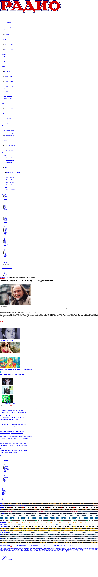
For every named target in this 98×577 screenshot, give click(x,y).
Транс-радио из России (8, 76)
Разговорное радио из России (29, 545)
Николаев (5, 238)
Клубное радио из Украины (9, 44)
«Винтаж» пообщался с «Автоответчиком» (9, 355)
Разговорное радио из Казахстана (10, 147)
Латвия (5, 203)
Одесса (5, 239)
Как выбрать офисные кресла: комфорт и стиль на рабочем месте (12, 448)
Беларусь (5, 197)
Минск (5, 233)
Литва (5, 204)
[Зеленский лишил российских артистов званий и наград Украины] (7, 393)
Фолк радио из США (9, 162)
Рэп (2, 125)
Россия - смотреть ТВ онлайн (62, 550)
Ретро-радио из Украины (8, 108)
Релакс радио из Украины (8, 118)
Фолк (5, 155)
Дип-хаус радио (23, 548)
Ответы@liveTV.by (94, 548)
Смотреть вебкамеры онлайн (39, 552)
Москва (5, 467)
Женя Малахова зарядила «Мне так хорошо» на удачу (12, 374)
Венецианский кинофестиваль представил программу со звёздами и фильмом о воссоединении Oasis (18, 408)
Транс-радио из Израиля (8, 83)
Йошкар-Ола (6, 463)
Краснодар (5, 229)
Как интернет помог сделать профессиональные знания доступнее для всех (13, 429)
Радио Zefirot (3, 522)
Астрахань (6, 460)
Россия (5, 195)
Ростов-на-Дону (6, 244)
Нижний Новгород (7, 468)
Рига (5, 243)
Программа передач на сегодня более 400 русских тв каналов (23, 549)
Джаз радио (18, 548)
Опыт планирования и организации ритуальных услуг (12, 536)
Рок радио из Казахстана (8, 29)
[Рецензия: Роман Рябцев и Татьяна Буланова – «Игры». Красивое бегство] (10, 367)
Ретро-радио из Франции (8, 110)
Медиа (45, 548)
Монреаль (5, 234)
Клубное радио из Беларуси (9, 46)
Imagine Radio (3, 503)
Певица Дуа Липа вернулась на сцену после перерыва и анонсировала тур (13, 443)
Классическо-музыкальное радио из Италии (13, 172)
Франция (5, 208)
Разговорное (4, 140)
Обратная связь (4, 262)
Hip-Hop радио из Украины (9, 130)
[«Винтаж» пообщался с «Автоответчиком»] (10, 353)
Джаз (5, 174)
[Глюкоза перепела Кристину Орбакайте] (7, 402)
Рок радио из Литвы (7, 32)
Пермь (5, 242)
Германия (5, 198)
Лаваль (5, 230)
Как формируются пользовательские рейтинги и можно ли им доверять (12, 441)
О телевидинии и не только (7, 549)
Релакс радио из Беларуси (8, 120)
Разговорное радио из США (9, 150)
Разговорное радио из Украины (9, 145)
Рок (2, 19)
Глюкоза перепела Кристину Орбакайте (9, 403)
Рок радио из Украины (8, 24)
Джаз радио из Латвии (10, 182)
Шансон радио (28, 553)
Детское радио (13, 548)
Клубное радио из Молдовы (9, 49)
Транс (3, 73)
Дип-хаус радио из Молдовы (9, 64)
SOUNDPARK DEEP (4, 540)
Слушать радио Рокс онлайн (5, 455)
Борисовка (5, 218)
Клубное (15, 545)
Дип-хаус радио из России (8, 56)
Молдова (5, 205)
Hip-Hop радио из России (8, 128)
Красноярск (6, 466)
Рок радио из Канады (7, 34)
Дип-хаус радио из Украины (9, 59)
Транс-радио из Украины (8, 78)
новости (6, 407)
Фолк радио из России (10, 157)
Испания (3, 489)
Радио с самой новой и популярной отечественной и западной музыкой (69, 549)
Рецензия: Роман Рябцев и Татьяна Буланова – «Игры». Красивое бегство (16, 369)
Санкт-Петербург (7, 473)
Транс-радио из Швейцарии (9, 91)
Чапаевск (5, 254)
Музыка (5, 260)
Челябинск (5, 255)
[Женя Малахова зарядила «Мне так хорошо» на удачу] (1, 372)
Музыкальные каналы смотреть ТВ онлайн (58, 548)
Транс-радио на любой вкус (68, 552)
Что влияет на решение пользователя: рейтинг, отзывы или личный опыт (13, 440)
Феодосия (5, 252)
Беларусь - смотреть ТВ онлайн (5, 548)
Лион (5, 231)
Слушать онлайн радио (73, 550)
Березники (5, 216)
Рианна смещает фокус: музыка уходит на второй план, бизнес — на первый (14, 445)
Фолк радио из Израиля (10, 160)
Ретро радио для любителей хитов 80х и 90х (29, 550)
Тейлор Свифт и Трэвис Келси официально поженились (10, 415)
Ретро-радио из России (48, 545)
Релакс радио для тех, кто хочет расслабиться (13, 550)
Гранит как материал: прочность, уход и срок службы (9, 422)
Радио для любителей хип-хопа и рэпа (40, 549)
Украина (5, 196)
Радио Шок (2, 507)
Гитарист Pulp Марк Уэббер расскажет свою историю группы (13, 385)
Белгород (5, 215)
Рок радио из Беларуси (8, 27)
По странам (4, 194)
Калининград (6, 225)
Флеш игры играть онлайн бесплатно (16, 553)
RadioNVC (2, 524)
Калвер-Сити (6, 226)
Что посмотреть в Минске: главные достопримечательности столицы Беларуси (14, 438)
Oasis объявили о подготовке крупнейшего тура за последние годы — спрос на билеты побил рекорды (19, 434)
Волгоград (5, 221)
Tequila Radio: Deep (4, 513)
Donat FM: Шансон (4, 515)
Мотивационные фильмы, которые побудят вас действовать (13, 511)
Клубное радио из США (8, 51)
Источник (1, 321)
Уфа (4, 251)
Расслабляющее (35, 545)
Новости (3, 257)
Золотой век (2, 542)
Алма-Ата (5, 211)
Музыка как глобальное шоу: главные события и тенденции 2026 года (13, 412)
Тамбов (5, 475)
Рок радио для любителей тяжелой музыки (46, 550)
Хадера (5, 253)
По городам (4, 210)
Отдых (1, 549)
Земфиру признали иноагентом (7, 340)
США (5, 207)
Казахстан (4, 491)
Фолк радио (24, 553)
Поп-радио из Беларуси (8, 98)
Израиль (5, 199)
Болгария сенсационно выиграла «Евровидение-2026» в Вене (11, 433)
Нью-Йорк (5, 237)
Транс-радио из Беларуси (8, 81)
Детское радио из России (10, 189)
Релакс (3, 113)
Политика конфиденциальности (7, 559)
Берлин (5, 217)
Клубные (4, 39)
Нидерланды (6, 206)
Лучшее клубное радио (39, 548)
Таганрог (5, 248)
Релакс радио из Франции (8, 123)
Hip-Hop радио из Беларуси (9, 133)
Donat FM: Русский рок (5, 532)
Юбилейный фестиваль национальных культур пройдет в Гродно (12, 431)
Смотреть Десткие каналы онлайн (27, 551)
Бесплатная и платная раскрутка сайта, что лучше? (9, 452)
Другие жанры (5, 152)
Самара (5, 245)
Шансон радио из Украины (9, 71)
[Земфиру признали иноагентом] (10, 338)
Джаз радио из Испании (10, 184)
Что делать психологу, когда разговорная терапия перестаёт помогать (12, 417)
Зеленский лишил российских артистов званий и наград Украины (13, 394)
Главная (1, 277)
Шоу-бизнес (6, 261)
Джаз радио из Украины (10, 179)
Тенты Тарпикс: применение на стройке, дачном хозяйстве (10, 426)
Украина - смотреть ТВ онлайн (5, 553)
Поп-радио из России (8, 96)
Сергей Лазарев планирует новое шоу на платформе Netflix (13, 505)
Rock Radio (2, 509)
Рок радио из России (7, 22)
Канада (5, 202)
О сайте (3, 558)
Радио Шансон (3, 517)
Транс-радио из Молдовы (8, 86)
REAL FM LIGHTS (4, 534)
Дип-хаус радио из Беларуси (9, 61)
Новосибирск (6, 469)
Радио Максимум (4, 526)
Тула (4, 250)
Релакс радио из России (8, 115)
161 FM (1, 528)
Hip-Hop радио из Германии (9, 135)
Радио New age (3, 530)
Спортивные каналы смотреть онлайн (56, 552)
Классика (5, 167)
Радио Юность (3, 520)
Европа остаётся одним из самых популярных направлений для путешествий (13, 424)
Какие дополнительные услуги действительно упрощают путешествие (12, 410)
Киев (5, 227)
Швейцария (6, 209)
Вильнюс (5, 219)
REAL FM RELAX (4, 538)
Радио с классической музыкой (52, 549)
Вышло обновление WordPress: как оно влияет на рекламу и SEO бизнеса (13, 450)
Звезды (27, 548)
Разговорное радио (85, 549)
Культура (7, 277)
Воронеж (5, 222)
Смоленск (6, 474)
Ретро (3, 103)
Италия (3, 490)
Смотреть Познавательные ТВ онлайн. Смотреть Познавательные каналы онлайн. (21, 552)
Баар (4, 214)
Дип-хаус (4, 54)
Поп (3, 93)
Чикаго (5, 256)
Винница (5, 220)
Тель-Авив (5, 249)
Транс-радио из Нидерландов (9, 88)
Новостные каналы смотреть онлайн (84, 548)
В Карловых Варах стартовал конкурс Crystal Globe (9, 419)
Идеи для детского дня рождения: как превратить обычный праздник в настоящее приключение (17, 436)
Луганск (5, 232)
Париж (5, 241)
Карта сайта (4, 556)
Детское (5, 187)
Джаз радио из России (10, 177)
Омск (5, 240)
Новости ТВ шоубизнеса (74, 548)
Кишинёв (5, 228)
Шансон (3, 66)
